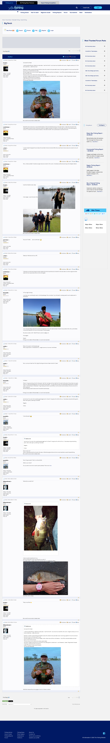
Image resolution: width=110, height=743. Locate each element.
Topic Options (73, 56)
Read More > (95, 141)
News (80, 12)
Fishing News (20, 732)
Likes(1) (69, 60)
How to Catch (8, 734)
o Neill (5, 148)
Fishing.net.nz (9, 3)
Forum (65, 12)
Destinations (88, 12)
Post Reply (5, 51)
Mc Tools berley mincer (90, 46)
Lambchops (6, 127)
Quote (74, 60)
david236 (5, 416)
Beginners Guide (45, 12)
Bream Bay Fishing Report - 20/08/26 (95, 134)
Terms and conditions (34, 736)
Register (44, 30)
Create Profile (86, 7)
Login (98, 7)
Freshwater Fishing (16, 19)
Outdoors (19, 737)
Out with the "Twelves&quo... (91, 51)
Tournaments (73, 12)
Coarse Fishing (24, 19)
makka (5, 346)
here (50, 465)
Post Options (63, 60)
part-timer (6, 240)
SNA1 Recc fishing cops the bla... (92, 70)
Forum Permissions (75, 704)
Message (27, 57)
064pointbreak (7, 481)
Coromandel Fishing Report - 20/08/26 (95, 150)
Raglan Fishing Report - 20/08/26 (94, 166)
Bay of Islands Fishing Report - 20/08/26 (93, 183)
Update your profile (34, 737)
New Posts (9, 30)
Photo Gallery (20, 734)
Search (21, 30)
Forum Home (8, 19)
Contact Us (32, 734)
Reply (78, 60)
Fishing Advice (25, 12)
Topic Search (66, 56)
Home (3, 19)
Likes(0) (69, 124)
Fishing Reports (57, 12)
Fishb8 (5, 63)
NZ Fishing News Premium (27, 3)
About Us (31, 732)
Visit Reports (102, 125)
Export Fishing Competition (48, 3)
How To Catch (35, 12)
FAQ (36, 30)
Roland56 (5, 292)
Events (29, 30)
